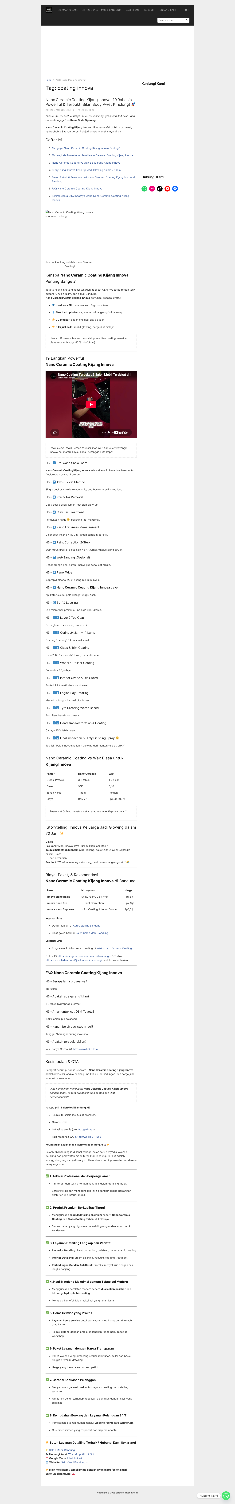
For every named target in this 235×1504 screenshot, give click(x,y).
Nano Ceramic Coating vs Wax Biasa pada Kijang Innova (86, 162)
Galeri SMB (133, 10)
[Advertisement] (117, 49)
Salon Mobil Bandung (62, 1450)
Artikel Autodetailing (60, 110)
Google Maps (86, 1129)
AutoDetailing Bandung (86, 925)
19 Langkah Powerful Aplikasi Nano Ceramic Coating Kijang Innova (92, 155)
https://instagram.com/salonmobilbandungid (84, 956)
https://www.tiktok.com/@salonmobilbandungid (74, 960)
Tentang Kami (167, 10)
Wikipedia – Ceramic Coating (114, 948)
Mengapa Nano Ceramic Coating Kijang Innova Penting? (86, 148)
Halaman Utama (67, 10)
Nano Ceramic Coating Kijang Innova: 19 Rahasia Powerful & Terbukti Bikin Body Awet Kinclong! (89, 102)
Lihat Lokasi (74, 1458)
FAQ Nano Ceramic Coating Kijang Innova (77, 188)
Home (48, 80)
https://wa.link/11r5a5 (86, 1049)
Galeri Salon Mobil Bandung (91, 933)
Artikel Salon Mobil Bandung (101, 10)
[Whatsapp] (226, 1495)
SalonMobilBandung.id (74, 1462)
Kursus (149, 10)
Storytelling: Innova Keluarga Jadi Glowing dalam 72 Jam (86, 170)
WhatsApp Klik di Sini (81, 1454)
